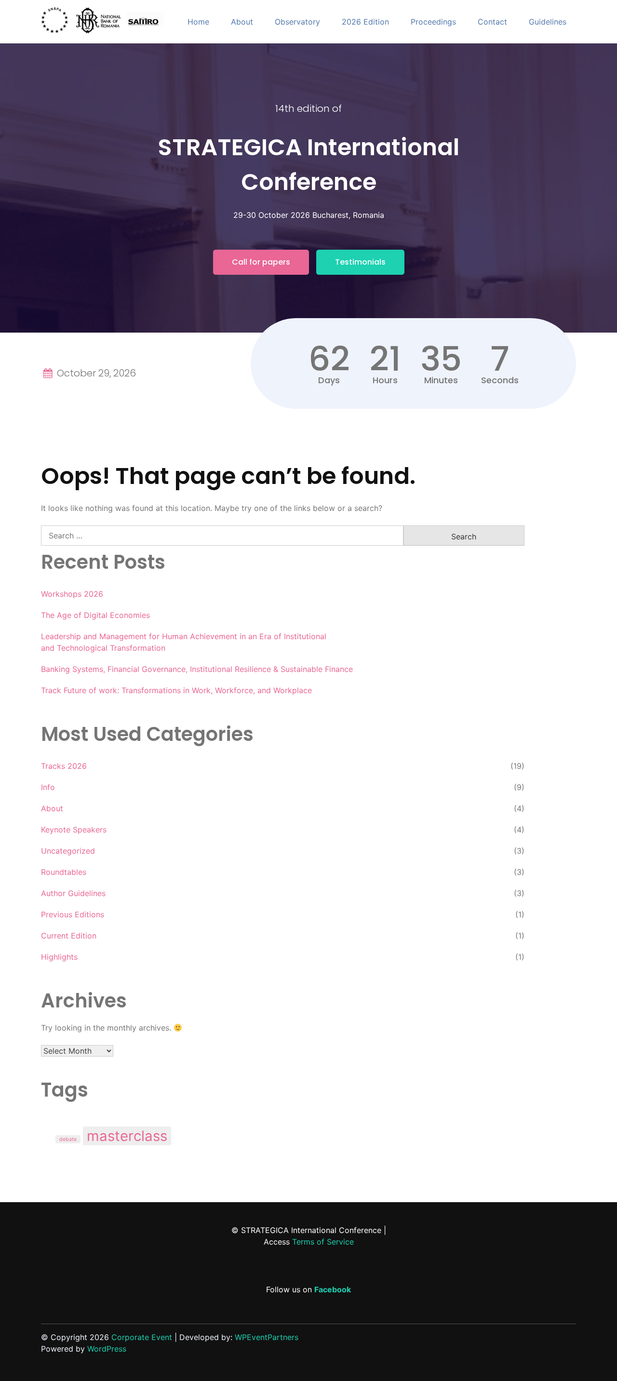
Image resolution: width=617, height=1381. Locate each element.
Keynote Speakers (74, 829)
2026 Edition (365, 22)
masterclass (127, 1135)
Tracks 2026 (64, 766)
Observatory (297, 22)
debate (68, 1139)
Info (48, 787)
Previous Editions (72, 914)
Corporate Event (141, 1337)
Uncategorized (68, 851)
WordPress (106, 1349)
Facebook (332, 1289)
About (242, 22)
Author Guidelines (73, 893)
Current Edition (68, 935)
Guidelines (547, 22)
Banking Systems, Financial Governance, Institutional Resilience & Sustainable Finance (197, 669)
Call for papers (261, 262)
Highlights (59, 957)
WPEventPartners (266, 1337)
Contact (492, 22)
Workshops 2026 (72, 594)
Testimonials (360, 262)
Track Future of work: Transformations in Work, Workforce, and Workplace (176, 690)
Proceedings (433, 22)
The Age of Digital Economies (95, 615)
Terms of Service (323, 1242)
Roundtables (63, 872)
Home (198, 22)
